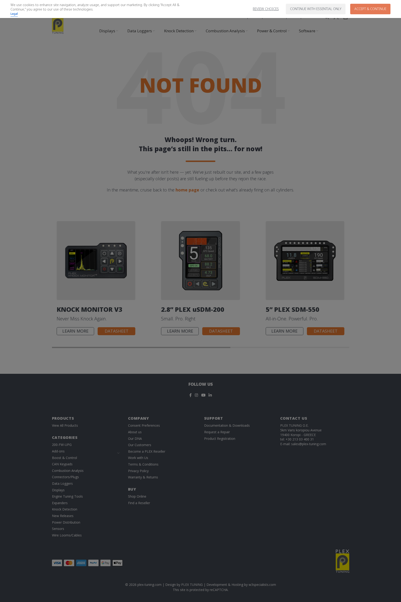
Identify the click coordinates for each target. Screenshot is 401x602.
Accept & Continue (370, 9)
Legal (14, 13)
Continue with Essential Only (315, 9)
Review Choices (266, 9)
